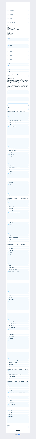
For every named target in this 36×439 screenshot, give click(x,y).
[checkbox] (18, 113)
